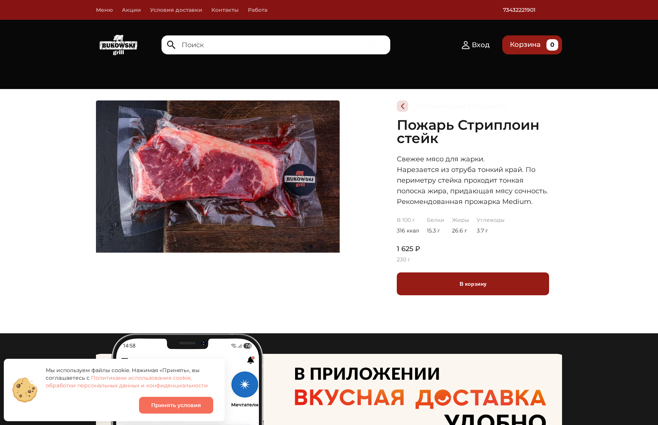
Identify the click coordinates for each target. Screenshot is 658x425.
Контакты (225, 9)
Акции (131, 9)
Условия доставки (176, 9)
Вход (481, 45)
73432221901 (519, 9)
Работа (257, 9)
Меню (104, 9)
